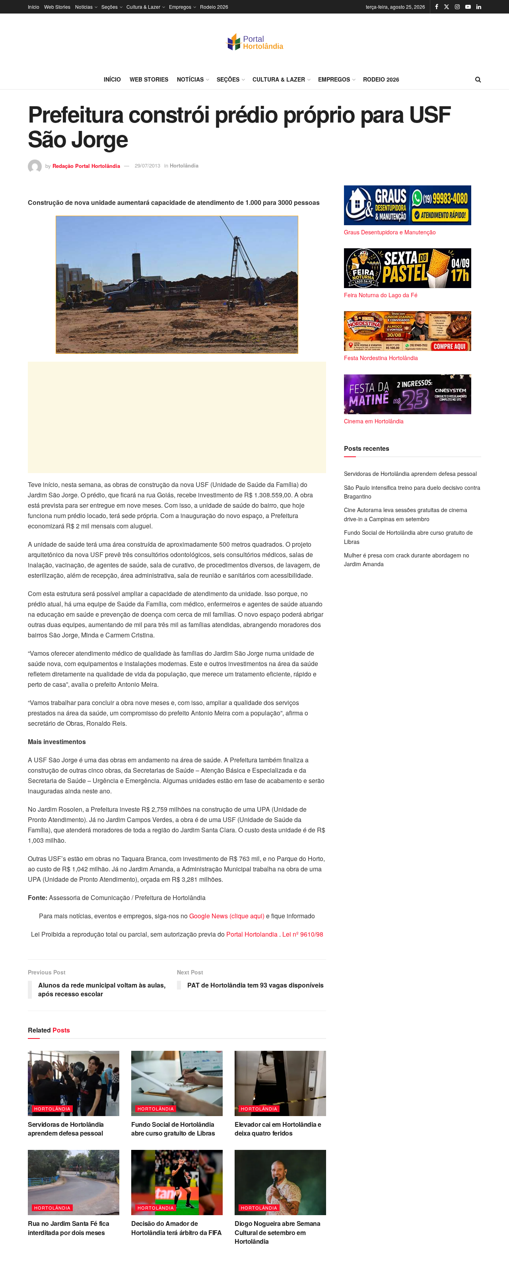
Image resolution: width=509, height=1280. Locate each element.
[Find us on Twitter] (446, 7)
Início (33, 6)
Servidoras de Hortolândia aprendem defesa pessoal (66, 1129)
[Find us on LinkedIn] (478, 7)
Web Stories (57, 6)
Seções (109, 6)
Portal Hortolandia (252, 934)
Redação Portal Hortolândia (86, 165)
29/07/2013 (147, 165)
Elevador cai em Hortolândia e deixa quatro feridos (278, 1129)
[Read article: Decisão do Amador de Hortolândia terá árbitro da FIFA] (177, 1182)
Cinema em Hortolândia (374, 421)
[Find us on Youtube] (468, 7)
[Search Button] (478, 79)
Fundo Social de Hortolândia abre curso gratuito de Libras (173, 1129)
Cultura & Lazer (143, 6)
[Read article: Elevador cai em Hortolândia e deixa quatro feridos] (280, 1083)
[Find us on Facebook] (436, 7)
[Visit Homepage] (254, 41)
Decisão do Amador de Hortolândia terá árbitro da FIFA (176, 1228)
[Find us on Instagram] (457, 7)
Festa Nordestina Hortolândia (381, 358)
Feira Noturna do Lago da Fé (381, 295)
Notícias (84, 6)
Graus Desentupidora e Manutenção (390, 232)
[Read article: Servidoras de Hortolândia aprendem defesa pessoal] (73, 1083)
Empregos (180, 6)
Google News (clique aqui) (226, 915)
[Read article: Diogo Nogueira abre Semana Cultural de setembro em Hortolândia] (280, 1182)
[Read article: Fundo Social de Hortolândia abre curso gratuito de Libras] (177, 1083)
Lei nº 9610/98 (302, 934)
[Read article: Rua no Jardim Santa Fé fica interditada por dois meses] (73, 1182)
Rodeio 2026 (214, 6)
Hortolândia (184, 165)
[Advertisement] (177, 417)
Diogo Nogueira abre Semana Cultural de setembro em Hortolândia (278, 1232)
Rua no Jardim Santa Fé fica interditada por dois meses (68, 1228)
